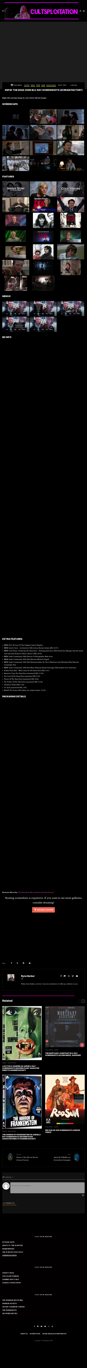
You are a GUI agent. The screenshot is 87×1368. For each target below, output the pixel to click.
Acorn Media (49, 1050)
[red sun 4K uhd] (65, 1099)
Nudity (43, 85)
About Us (24, 1334)
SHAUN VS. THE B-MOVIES (12, 1245)
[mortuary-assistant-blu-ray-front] (65, 1026)
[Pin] (23, 963)
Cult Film (26, 85)
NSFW (38, 85)
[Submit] (29, 963)
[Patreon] (38, 1326)
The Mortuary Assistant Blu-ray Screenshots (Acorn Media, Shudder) (63, 1054)
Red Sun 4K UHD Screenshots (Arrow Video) (62, 1131)
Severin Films (12, 1063)
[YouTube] (41, 1326)
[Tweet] (17, 963)
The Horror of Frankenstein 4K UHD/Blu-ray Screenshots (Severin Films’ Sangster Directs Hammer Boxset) (21, 1137)
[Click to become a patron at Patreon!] (43, 913)
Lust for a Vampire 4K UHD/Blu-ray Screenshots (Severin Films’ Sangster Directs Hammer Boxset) (20, 1068)
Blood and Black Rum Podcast (54, 1334)
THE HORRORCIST (9, 1310)
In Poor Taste (35, 1334)
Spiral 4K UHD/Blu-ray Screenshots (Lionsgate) (62, 1157)
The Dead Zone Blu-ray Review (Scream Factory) (36, 892)
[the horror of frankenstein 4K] (22, 1102)
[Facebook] (34, 1326)
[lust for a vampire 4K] (22, 1033)
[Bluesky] (45, 1326)
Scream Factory (51, 85)
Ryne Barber (18, 85)
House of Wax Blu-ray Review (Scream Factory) (27, 1157)
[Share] (11, 963)
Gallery (33, 85)
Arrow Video (49, 1127)
